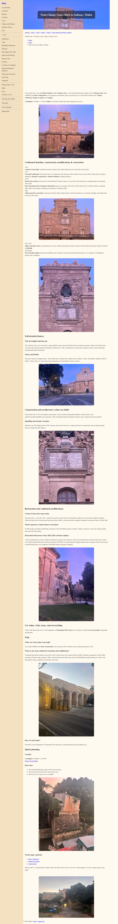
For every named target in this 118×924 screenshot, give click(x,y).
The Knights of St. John (9, 52)
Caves (3, 21)
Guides (43, 32)
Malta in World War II (8, 55)
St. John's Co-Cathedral (9, 65)
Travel (38, 32)
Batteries (4, 14)
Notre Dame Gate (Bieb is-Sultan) (62, 32)
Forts (3, 30)
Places (33, 32)
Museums (4, 49)
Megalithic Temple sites (9, 45)
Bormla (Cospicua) (34, 861)
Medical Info (5, 111)
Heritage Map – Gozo (8, 85)
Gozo (3, 91)
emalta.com (41, 921)
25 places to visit (7, 94)
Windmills (5, 80)
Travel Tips (5, 77)
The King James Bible (8, 99)
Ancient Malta (6, 7)
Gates (30, 42)
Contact (48, 32)
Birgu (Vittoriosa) (34, 859)
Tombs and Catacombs (8, 74)
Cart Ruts (4, 17)
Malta (3, 88)
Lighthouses (5, 39)
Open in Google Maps (31, 761)
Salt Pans (4, 62)
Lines (3, 42)
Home (4, 3)
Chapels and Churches (8, 24)
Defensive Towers (7, 27)
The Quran (5, 103)
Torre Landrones (7, 107)
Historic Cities (6, 58)
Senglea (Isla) (33, 864)
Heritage (27, 32)
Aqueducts (5, 11)
